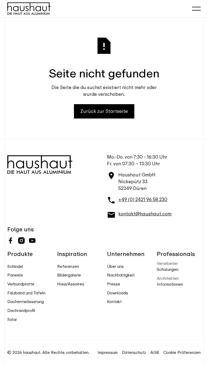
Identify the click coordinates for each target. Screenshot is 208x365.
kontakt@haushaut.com (144, 214)
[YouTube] (32, 240)
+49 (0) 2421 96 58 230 (142, 199)
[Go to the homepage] (39, 164)
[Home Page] (29, 8)
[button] (196, 8)
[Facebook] (10, 240)
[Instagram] (21, 240)
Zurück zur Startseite (104, 111)
